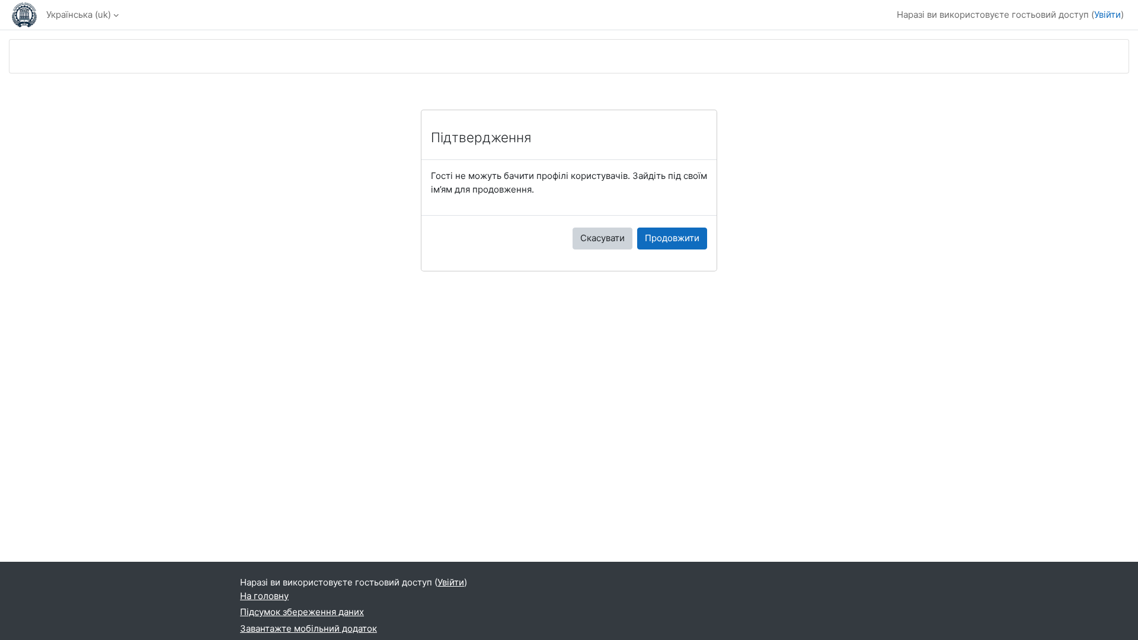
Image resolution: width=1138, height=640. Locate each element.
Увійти (1107, 14)
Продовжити (672, 238)
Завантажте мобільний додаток (308, 628)
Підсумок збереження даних (302, 611)
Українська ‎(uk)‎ (78, 14)
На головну (264, 595)
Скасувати (602, 238)
